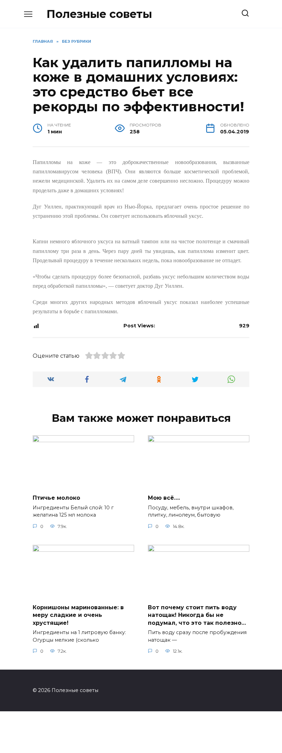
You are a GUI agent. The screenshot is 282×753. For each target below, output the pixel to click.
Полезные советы (99, 14)
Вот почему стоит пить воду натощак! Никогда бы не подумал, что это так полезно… (197, 615)
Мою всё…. (164, 498)
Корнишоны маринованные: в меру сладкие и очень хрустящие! (78, 615)
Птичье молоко (56, 498)
